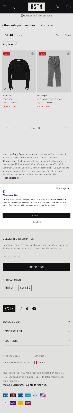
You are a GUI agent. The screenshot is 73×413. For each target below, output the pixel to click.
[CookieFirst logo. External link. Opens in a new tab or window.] (4, 191)
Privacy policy (63, 188)
